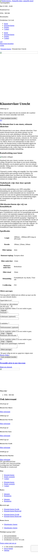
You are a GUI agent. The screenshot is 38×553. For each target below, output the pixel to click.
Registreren (7, 496)
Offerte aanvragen (6, 349)
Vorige (2, 333)
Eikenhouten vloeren (10, 524)
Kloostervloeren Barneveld (12, 511)
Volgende (3, 310)
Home (6, 24)
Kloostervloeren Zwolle (11, 509)
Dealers (6, 27)
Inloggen (7, 494)
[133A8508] (19, 53)
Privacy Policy (4, 355)
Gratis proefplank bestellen (9, 118)
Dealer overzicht (9, 477)
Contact (6, 29)
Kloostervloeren (9, 25)
